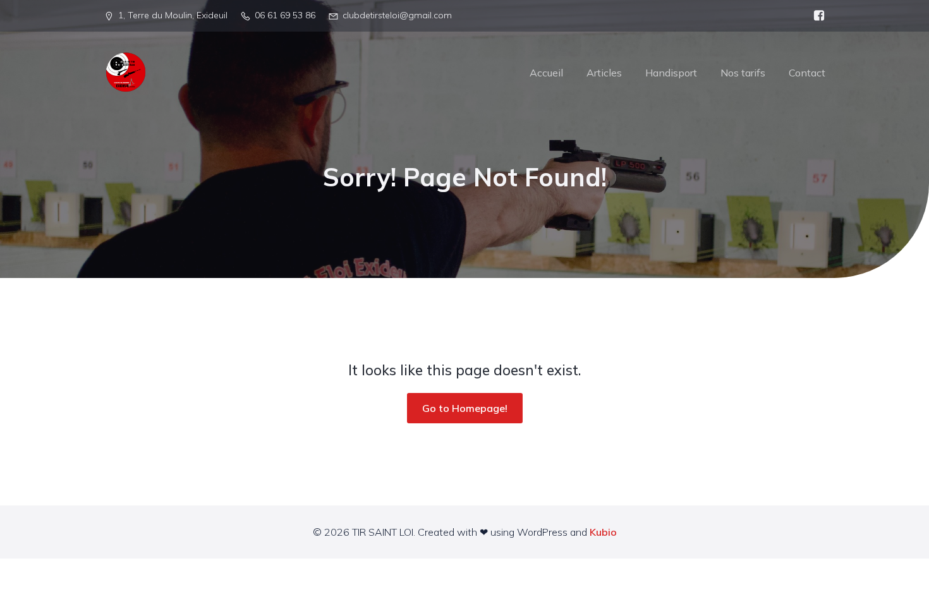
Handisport (671, 72)
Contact (807, 72)
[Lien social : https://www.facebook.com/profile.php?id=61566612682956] (815, 15)
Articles (604, 72)
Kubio (603, 532)
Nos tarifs (742, 72)
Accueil (546, 72)
